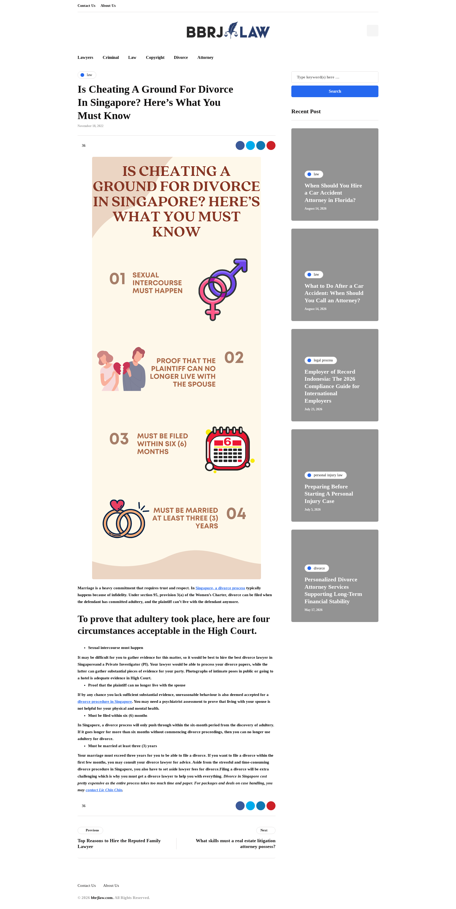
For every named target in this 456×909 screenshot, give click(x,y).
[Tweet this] (250, 145)
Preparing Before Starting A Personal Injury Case (329, 493)
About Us (108, 6)
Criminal (111, 57)
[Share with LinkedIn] (260, 145)
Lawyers (85, 57)
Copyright (155, 57)
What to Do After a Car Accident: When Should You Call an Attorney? (334, 293)
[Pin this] (271, 145)
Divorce (181, 57)
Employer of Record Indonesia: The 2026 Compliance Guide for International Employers (332, 386)
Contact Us (86, 6)
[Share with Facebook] (240, 145)
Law (132, 57)
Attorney (205, 57)
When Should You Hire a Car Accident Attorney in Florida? (333, 192)
